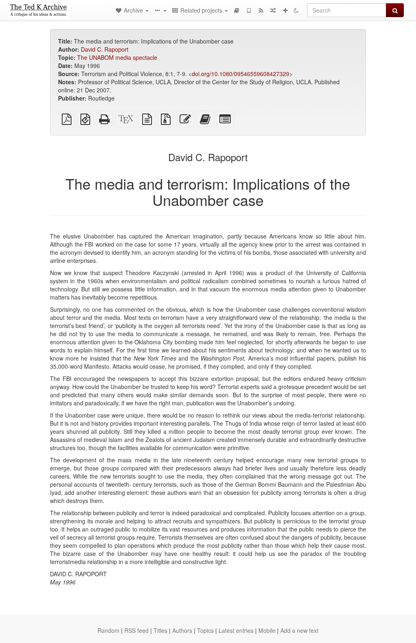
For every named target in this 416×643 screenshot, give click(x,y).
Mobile (266, 630)
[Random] (273, 10)
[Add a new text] (285, 10)
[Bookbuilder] (236, 10)
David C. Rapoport (104, 49)
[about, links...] (160, 10)
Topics (205, 630)
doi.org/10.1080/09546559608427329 (240, 74)
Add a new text (299, 630)
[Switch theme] (296, 10)
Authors (182, 630)
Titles (160, 630)
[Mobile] (249, 10)
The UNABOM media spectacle (117, 57)
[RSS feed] (261, 10)
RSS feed (136, 630)
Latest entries (236, 630)
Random (108, 630)
